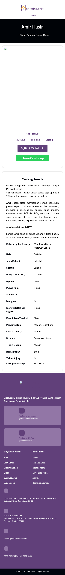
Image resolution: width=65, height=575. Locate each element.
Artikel (35, 478)
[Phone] (6, 548)
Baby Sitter (9, 462)
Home (35, 457)
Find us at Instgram (27, 416)
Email (7, 536)
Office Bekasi (11, 495)
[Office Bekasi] (6, 491)
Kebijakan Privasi (40, 483)
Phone (7, 553)
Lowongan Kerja (39, 473)
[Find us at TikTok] (22, 433)
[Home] (17, 35)
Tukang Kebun (10, 478)
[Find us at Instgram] (22, 411)
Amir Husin (43, 35)
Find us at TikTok (26, 438)
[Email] (6, 531)
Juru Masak (9, 483)
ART (6, 457)
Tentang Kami (38, 462)
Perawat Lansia (11, 467)
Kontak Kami (38, 467)
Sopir (6, 473)
